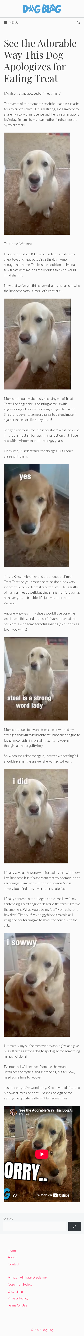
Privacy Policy (18, 1298)
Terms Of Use (17, 1305)
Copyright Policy (20, 1284)
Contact (13, 1264)
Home (12, 1250)
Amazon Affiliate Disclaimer (28, 1277)
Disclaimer (16, 1291)
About (12, 1257)
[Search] (74, 1226)
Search (8, 1219)
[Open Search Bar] (78, 22)
